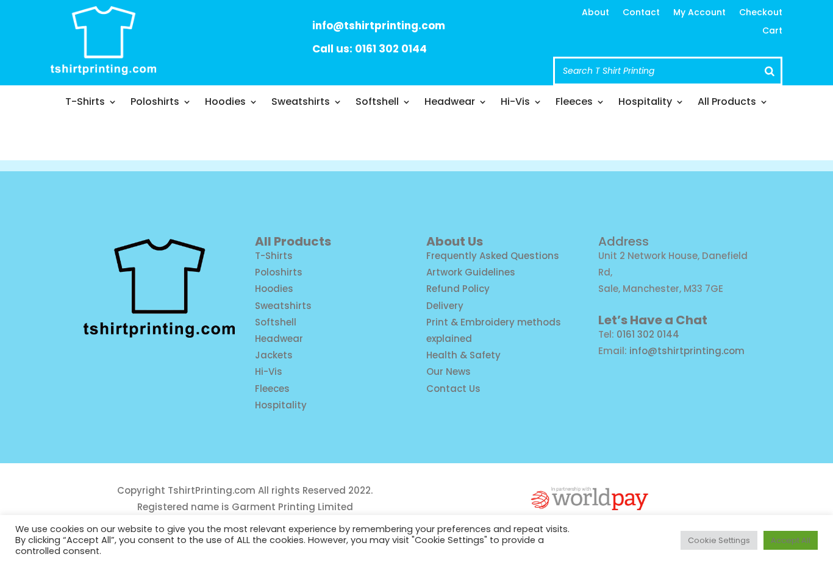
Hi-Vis (515, 103)
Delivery (444, 305)
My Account (699, 13)
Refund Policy (458, 288)
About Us (454, 241)
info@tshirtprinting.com (378, 25)
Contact (641, 13)
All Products (727, 103)
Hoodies (225, 103)
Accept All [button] (790, 540)
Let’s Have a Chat (652, 320)
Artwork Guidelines (470, 272)
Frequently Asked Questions (492, 255)
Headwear (449, 103)
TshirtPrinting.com (212, 490)
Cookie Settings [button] (719, 540)
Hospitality (645, 103)
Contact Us (453, 388)
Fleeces (574, 103)
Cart (772, 31)
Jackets (274, 355)
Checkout (760, 13)
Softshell (377, 103)
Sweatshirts (300, 103)
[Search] (769, 71)
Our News (448, 371)
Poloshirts (154, 103)
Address (623, 241)
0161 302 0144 (648, 334)
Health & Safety (463, 355)
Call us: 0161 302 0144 (369, 48)
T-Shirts (85, 103)
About (595, 13)
